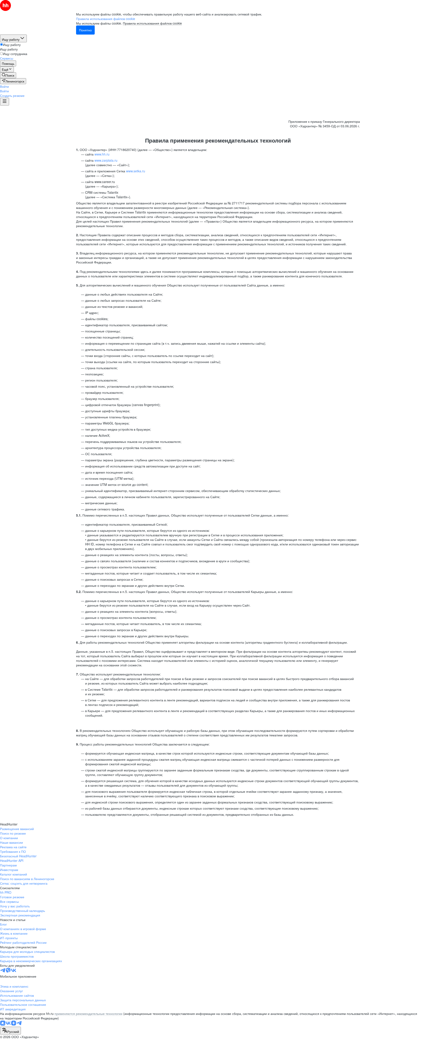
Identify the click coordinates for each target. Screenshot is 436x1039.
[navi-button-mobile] (4, 101)
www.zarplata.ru (105, 160)
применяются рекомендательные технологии (88, 1013)
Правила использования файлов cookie (152, 23)
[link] (8, 75)
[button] (4, 86)
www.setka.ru (135, 171)
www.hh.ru (101, 154)
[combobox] (10, 1030)
